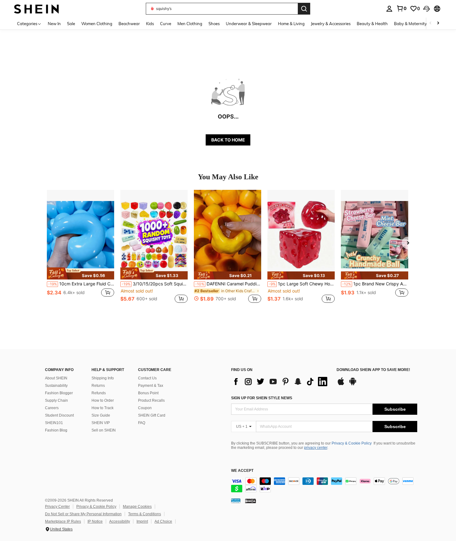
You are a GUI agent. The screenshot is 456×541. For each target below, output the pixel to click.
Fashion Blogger (59, 393)
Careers (52, 408)
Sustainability (56, 385)
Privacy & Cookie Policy (352, 443)
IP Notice (95, 521)
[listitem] (80, 250)
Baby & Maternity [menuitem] (410, 23)
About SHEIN (56, 378)
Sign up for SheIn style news (261, 398)
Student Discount (59, 415)
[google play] (352, 384)
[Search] (304, 9)
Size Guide (101, 415)
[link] (401, 8)
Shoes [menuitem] (214, 23)
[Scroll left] (430, 23)
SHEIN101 (54, 423)
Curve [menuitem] (165, 23)
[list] (280, 381)
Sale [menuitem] (71, 23)
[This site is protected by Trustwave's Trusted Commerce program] (235, 501)
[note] (80, 273)
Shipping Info (103, 378)
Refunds (99, 393)
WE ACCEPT (242, 471)
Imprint (142, 521)
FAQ (141, 423)
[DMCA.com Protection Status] (250, 501)
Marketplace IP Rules (63, 521)
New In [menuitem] (54, 23)
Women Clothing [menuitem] (96, 23)
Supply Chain (56, 400)
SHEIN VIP (101, 423)
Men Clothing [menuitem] (189, 23)
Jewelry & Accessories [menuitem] (331, 23)
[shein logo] (36, 8)
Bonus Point (148, 393)
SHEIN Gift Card (151, 415)
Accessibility (119, 521)
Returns (98, 385)
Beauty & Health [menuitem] (372, 23)
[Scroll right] (438, 23)
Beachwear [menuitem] (129, 23)
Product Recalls (151, 400)
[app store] (341, 384)
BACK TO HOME (228, 139)
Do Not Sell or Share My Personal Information (83, 514)
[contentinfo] (324, 484)
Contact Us (147, 378)
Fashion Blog (56, 430)
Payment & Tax (150, 385)
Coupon (145, 408)
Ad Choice (163, 521)
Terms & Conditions (144, 514)
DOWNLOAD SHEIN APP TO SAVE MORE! (373, 370)
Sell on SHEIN (104, 430)
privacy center (315, 447)
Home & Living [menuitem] (291, 23)
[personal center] (389, 8)
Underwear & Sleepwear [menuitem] (249, 23)
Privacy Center (57, 506)
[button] (426, 8)
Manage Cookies (137, 506)
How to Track (103, 408)
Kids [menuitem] (150, 23)
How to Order (103, 400)
